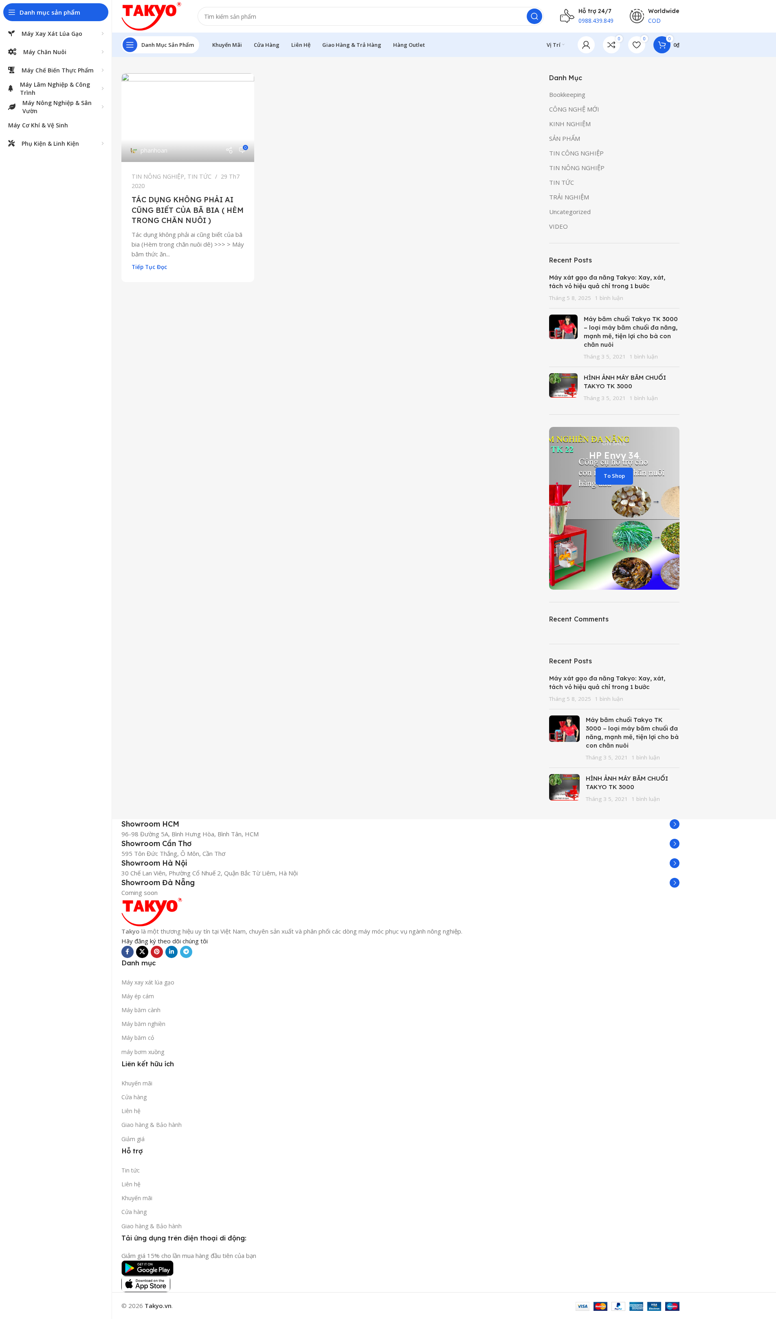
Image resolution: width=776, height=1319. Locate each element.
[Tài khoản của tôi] (586, 45)
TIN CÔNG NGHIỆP (576, 153)
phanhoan (154, 150)
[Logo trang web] (151, 15)
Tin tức (130, 1170)
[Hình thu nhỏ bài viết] (563, 338)
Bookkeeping (567, 94)
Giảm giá (133, 1139)
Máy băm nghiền (143, 1024)
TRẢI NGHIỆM (569, 197)
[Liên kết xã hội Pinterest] (157, 952)
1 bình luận (609, 298)
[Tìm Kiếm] (534, 16)
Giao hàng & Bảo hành (151, 1125)
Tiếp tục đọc (149, 267)
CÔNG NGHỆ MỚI (574, 109)
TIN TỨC (199, 176)
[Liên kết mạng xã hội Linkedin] (171, 952)
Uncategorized (570, 212)
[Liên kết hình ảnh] (151, 911)
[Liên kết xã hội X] (142, 952)
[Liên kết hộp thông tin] (400, 824)
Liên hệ (131, 1111)
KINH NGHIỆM (570, 124)
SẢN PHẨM (564, 138)
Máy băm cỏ (137, 1037)
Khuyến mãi (136, 1083)
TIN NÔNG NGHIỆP (158, 176)
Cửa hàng (134, 1097)
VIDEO (558, 226)
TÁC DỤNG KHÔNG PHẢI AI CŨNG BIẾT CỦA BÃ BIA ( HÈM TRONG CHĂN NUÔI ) (188, 210)
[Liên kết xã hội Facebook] (127, 952)
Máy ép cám (137, 996)
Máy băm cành (140, 1010)
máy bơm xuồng (142, 1052)
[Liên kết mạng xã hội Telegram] (186, 952)
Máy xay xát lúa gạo (147, 982)
